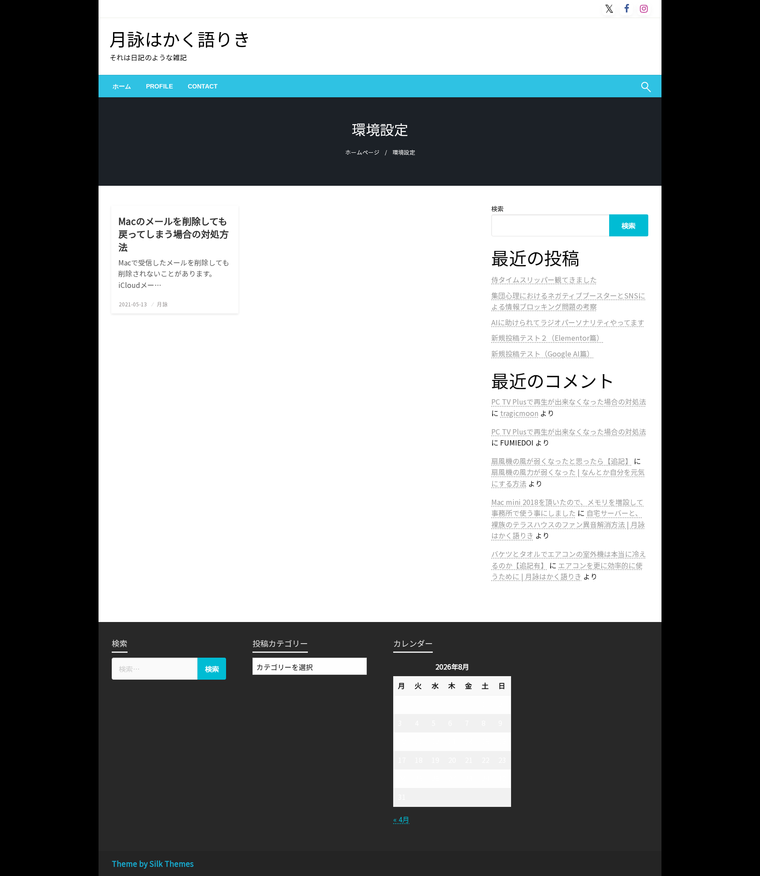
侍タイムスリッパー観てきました (544, 279)
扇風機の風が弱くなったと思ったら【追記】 (561, 461)
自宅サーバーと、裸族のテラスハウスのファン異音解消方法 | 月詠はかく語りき (568, 524)
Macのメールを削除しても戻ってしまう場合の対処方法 (173, 234)
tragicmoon (519, 413)
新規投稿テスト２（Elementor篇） (547, 337)
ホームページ (362, 152)
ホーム (122, 86)
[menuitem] (122, 86)
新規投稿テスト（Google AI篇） (542, 353)
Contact (203, 86)
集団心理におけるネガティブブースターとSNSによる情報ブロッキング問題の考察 (568, 301)
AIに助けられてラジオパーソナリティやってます (567, 322)
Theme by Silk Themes (153, 863)
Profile (159, 86)
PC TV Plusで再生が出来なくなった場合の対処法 (568, 401)
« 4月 (401, 819)
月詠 (162, 304)
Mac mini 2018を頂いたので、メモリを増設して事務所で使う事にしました (567, 508)
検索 (497, 208)
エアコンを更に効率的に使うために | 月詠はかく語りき (567, 571)
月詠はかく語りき (180, 39)
